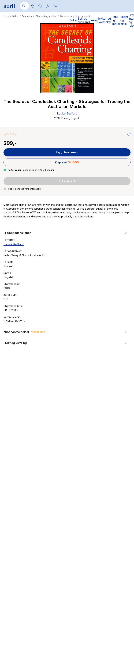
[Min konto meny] (48, 6)
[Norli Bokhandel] (9, 6)
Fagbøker (27, 16)
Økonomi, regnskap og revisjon (76, 16)
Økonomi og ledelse (46, 16)
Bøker (15, 16)
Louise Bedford (67, 113)
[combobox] (24, 6)
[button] (40, 6)
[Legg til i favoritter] (128, 134)
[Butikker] (32, 6)
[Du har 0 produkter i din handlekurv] (55, 6)
